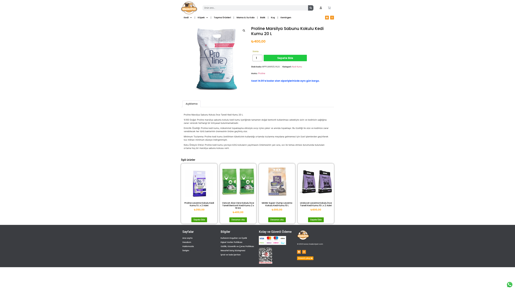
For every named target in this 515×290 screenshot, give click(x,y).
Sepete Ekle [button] (199, 219)
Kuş (273, 17)
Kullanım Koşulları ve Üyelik (234, 238)
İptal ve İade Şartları (231, 254)
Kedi (186, 17)
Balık (262, 17)
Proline (261, 73)
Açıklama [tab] (192, 103)
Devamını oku (238, 219)
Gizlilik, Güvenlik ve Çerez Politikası (237, 246)
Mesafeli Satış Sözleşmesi (233, 250)
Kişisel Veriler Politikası (231, 242)
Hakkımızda (188, 246)
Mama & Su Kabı (246, 17)
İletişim (185, 250)
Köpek (201, 17)
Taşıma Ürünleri (222, 17)
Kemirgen (286, 17)
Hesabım (186, 242)
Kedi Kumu (297, 66)
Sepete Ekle (285, 58)
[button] (244, 30)
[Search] (310, 8)
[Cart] (329, 8)
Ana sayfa (187, 238)
